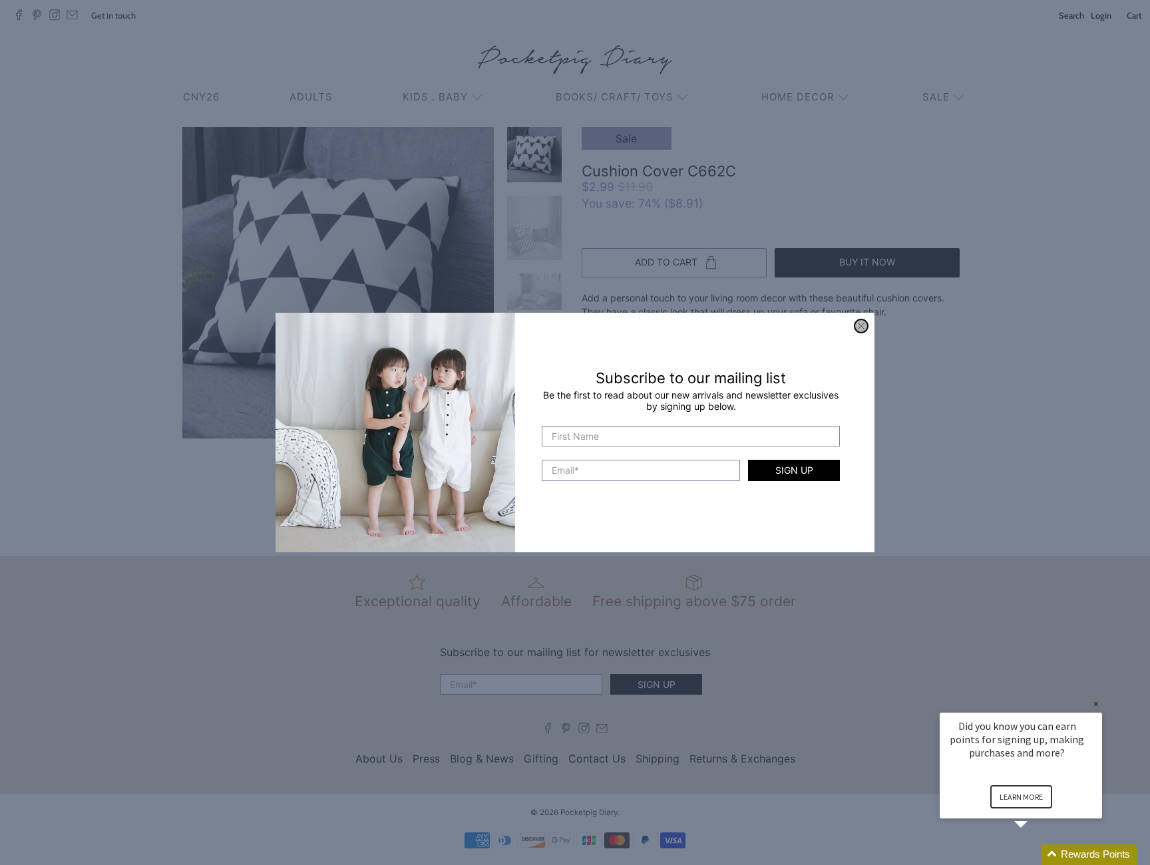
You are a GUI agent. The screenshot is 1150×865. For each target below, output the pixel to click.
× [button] (1096, 703)
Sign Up (794, 470)
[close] (861, 326)
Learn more (1021, 797)
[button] (1037, 854)
